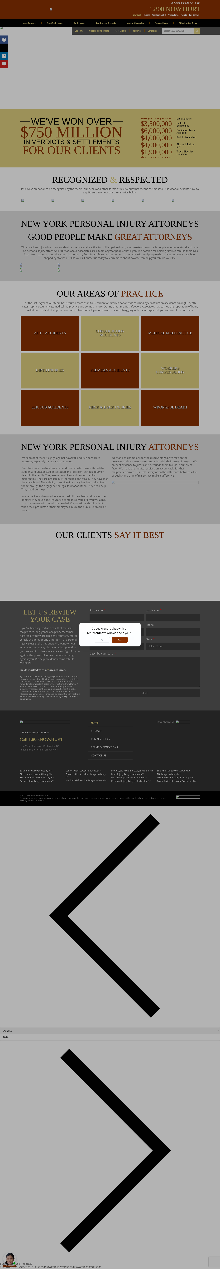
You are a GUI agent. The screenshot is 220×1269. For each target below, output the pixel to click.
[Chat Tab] (110, 634)
